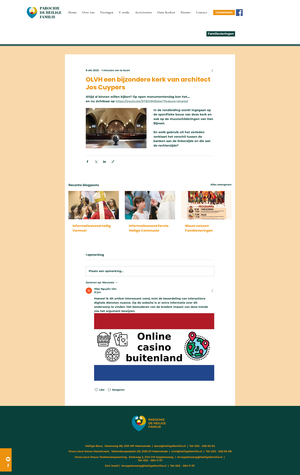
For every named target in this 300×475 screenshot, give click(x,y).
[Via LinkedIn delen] (104, 161)
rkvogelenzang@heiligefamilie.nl (199, 457)
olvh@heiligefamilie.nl (186, 451)
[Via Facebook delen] (87, 161)
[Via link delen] (113, 161)
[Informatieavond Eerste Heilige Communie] (150, 205)
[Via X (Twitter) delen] (96, 161)
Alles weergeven (221, 184)
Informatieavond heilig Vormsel (92, 228)
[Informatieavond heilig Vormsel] (93, 205)
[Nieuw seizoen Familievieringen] (206, 205)
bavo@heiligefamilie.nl (170, 446)
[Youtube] (8, 459)
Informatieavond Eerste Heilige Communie (149, 228)
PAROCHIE (156, 419)
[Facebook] (239, 12)
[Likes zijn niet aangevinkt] (96, 390)
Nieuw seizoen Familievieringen (199, 228)
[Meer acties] (212, 70)
